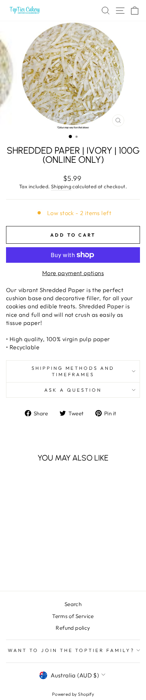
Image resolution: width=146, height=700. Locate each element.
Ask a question (73, 390)
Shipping (61, 186)
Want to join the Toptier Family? (71, 650)
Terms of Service (73, 616)
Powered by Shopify (73, 694)
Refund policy (73, 627)
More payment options (73, 273)
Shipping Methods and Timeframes (73, 371)
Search (73, 604)
